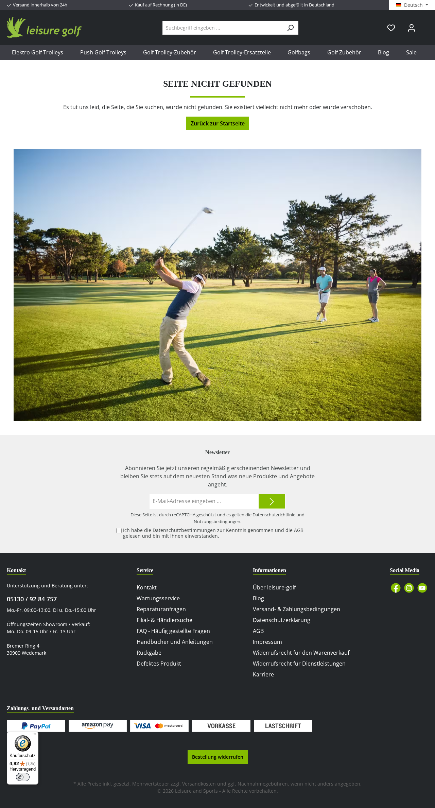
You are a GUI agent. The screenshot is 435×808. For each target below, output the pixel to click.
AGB (298, 530)
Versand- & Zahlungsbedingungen (296, 609)
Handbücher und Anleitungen (175, 642)
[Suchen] (290, 28)
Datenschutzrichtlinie (274, 515)
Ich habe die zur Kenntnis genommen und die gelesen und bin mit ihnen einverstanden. (213, 533)
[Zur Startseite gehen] (44, 27)
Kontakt (147, 587)
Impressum (267, 642)
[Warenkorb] (425, 25)
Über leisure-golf (274, 587)
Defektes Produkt (159, 663)
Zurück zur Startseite (218, 123)
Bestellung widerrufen (217, 757)
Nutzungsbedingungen (217, 521)
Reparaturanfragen (161, 609)
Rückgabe (149, 652)
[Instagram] (409, 588)
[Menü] (34, 736)
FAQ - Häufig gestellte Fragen (173, 631)
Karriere (263, 674)
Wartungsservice (158, 598)
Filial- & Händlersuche (164, 620)
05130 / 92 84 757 (32, 599)
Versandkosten (199, 783)
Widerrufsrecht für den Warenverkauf (301, 652)
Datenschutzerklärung (281, 620)
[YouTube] (422, 588)
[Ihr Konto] (411, 28)
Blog (258, 598)
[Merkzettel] (391, 28)
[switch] (23, 777)
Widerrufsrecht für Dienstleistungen (299, 663)
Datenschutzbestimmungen (184, 530)
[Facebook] (396, 588)
